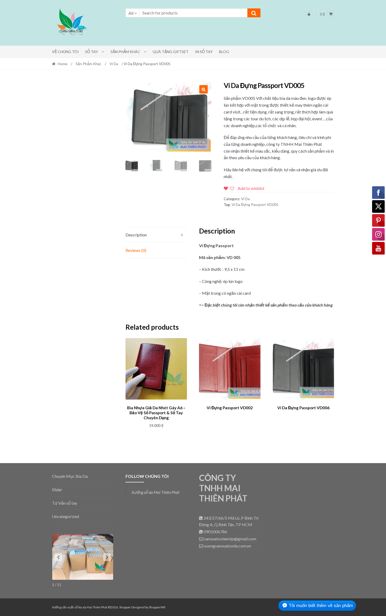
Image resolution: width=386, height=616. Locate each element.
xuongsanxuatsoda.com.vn (227, 545)
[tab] (156, 235)
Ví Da (113, 63)
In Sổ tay (204, 51)
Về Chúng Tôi (65, 51)
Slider (57, 489)
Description (136, 234)
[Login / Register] (308, 14)
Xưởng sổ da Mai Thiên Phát (155, 492)
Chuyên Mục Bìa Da (70, 476)
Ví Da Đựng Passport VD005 (255, 204)
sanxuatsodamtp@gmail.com (229, 538)
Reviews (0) (136, 250)
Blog (224, 51)
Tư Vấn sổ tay (64, 502)
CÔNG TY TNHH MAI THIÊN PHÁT (223, 488)
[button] (71, 23)
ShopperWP (157, 607)
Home (62, 63)
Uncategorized (65, 516)
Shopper (125, 607)
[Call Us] (201, 517)
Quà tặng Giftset (171, 51)
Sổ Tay (91, 51)
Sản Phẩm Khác (125, 51)
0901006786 (215, 531)
